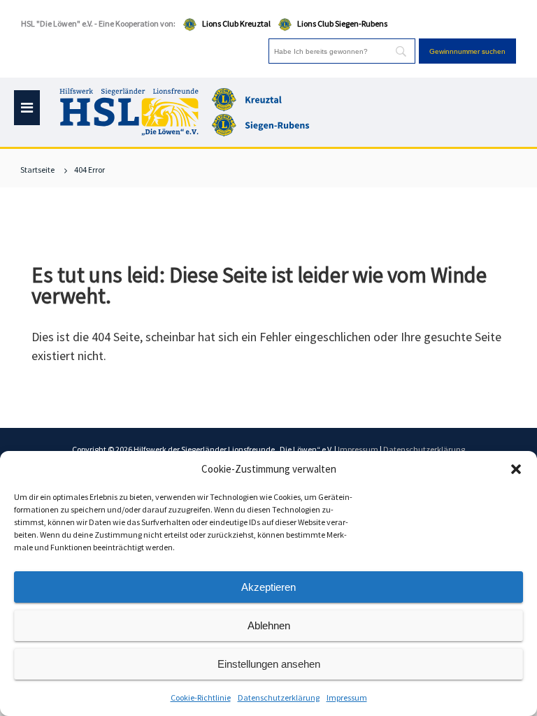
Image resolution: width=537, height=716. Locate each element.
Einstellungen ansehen (268, 664)
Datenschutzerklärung (279, 697)
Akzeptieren (268, 587)
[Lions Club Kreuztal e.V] (262, 98)
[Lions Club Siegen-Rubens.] (262, 123)
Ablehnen (269, 625)
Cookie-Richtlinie (201, 697)
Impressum (347, 697)
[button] (516, 469)
